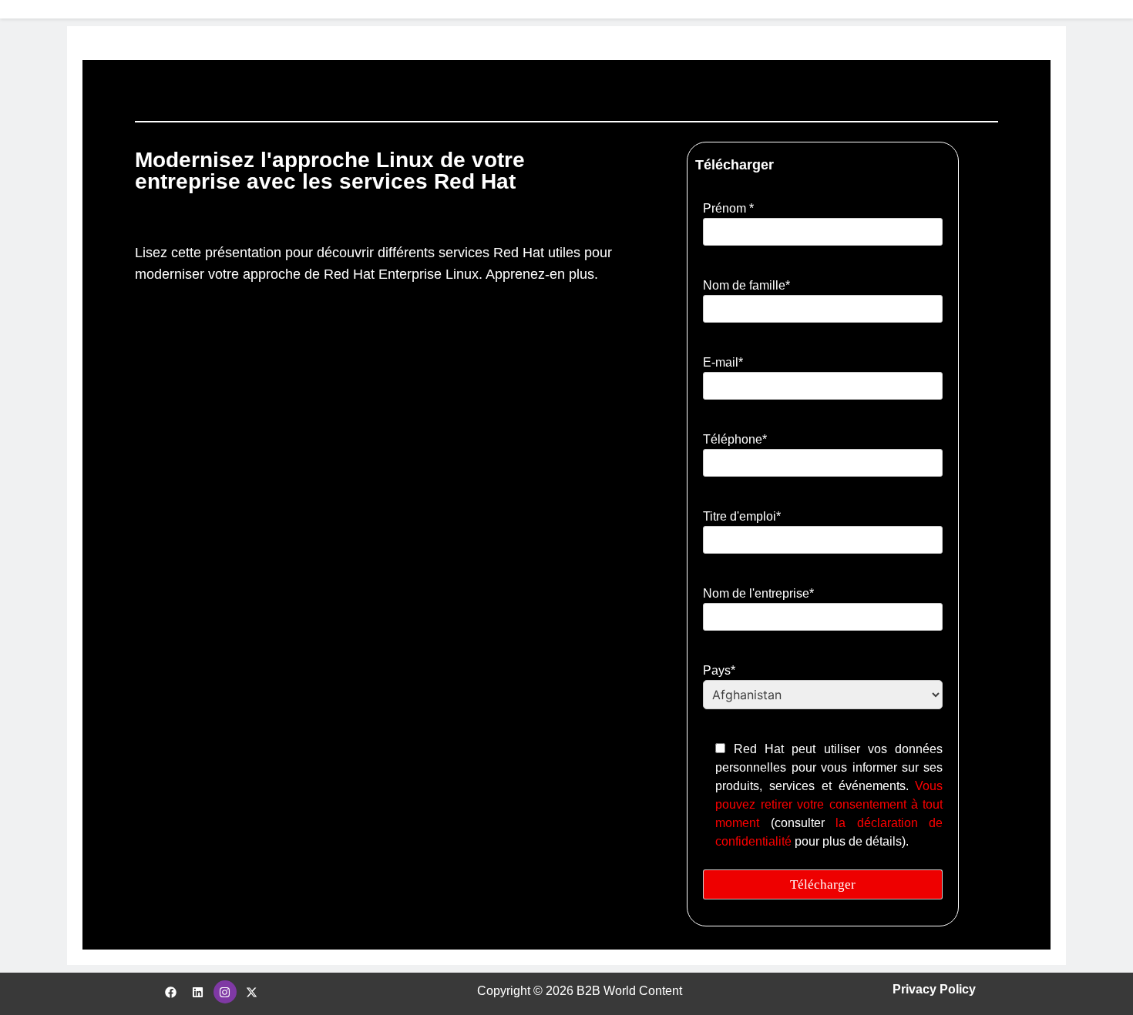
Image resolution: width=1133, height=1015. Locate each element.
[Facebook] (171, 991)
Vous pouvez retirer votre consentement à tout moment (829, 804)
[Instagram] (225, 991)
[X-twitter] (252, 991)
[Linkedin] (198, 991)
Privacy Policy (934, 989)
